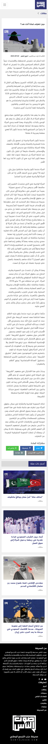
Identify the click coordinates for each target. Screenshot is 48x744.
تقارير (44, 700)
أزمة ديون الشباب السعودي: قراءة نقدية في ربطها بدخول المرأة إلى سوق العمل (26, 540)
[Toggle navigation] (4, 4)
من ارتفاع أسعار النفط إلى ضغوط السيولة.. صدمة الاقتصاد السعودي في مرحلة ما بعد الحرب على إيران (25, 629)
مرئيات (44, 706)
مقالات (43, 13)
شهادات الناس (41, 696)
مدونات (44, 693)
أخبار (45, 686)
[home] (41, 4)
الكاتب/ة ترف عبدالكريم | (36, 56)
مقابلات (43, 703)
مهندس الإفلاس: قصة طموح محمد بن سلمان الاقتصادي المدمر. (25, 584)
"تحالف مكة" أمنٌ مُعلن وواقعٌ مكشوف (25, 497)
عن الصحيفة (42, 710)
